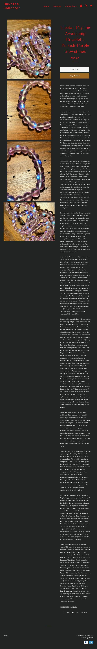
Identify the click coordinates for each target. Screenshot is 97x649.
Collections (71, 6)
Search (6, 635)
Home (46, 6)
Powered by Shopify (87, 638)
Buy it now (74, 76)
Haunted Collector (12, 6)
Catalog (57, 6)
